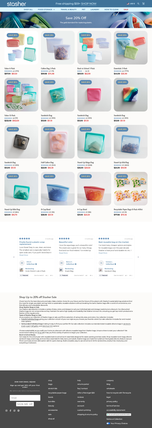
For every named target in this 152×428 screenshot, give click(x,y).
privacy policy (112, 401)
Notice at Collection (114, 419)
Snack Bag (69, 271)
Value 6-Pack (9, 68)
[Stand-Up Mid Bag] (131, 142)
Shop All (40, 333)
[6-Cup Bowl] (94, 189)
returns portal (83, 384)
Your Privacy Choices (119, 423)
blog (108, 384)
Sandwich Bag (46, 115)
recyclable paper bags (57, 393)
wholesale (110, 388)
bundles (51, 401)
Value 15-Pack (9, 115)
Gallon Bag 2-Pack (48, 68)
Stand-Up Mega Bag (85, 162)
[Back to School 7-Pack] (94, 47)
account (80, 406)
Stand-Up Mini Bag (12, 209)
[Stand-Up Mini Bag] (21, 189)
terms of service (113, 406)
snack (23, 326)
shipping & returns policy (87, 414)
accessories (53, 410)
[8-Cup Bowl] (58, 189)
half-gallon (34, 326)
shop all (51, 419)
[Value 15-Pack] (21, 94)
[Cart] (143, 4)
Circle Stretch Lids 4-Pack (35, 271)
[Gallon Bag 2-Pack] (58, 47)
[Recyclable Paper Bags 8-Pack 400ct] (131, 189)
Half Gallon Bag (47, 162)
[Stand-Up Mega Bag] (94, 142)
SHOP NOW (88, 3)
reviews (80, 397)
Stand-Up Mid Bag (121, 162)
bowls (50, 397)
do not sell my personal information (119, 414)
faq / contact (82, 388)
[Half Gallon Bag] (58, 142)
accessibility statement (115, 410)
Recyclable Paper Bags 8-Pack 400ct (128, 209)
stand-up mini (47, 326)
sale (49, 414)
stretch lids (52, 388)
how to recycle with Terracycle (118, 393)
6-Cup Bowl (82, 209)
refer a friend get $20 (86, 393)
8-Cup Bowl (46, 209)
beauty (51, 406)
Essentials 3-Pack (120, 68)
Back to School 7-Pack (86, 68)
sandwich (126, 324)
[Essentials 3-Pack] (131, 47)
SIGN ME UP (25, 404)
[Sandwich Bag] (58, 94)
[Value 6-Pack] (21, 47)
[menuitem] (28, 9)
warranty (81, 401)
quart (28, 326)
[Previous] (14, 257)
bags (50, 384)
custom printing (84, 410)
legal (108, 397)
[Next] (138, 257)
